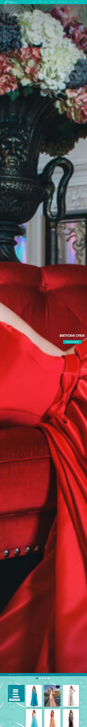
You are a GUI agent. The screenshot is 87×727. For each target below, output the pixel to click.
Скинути (12, 699)
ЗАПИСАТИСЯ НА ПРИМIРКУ (72, 342)
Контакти (76, 2)
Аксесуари (52, 2)
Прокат (45, 2)
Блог (70, 2)
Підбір (17, 699)
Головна (34, 2)
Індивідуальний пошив (62, 2)
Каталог (40, 2)
